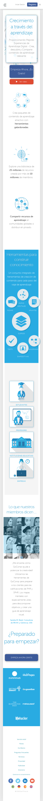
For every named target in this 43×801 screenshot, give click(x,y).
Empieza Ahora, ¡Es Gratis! (21, 71)
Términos (21, 757)
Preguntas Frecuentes (21, 752)
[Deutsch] (19, 788)
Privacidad (21, 761)
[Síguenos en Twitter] (18, 781)
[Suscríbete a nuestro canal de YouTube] (32, 781)
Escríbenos (21, 748)
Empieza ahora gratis (21, 658)
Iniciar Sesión (20, 4)
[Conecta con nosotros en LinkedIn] (25, 781)
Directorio (21, 770)
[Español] (25, 788)
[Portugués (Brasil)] (13, 788)
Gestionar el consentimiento (21, 774)
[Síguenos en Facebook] (10, 781)
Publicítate (21, 766)
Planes (21, 744)
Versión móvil (21, 739)
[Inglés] (31, 788)
